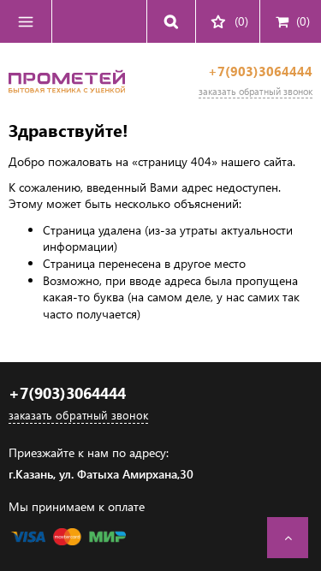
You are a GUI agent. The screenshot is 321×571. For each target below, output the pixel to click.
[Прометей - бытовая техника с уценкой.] (67, 98)
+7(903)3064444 (260, 71)
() (303, 21)
